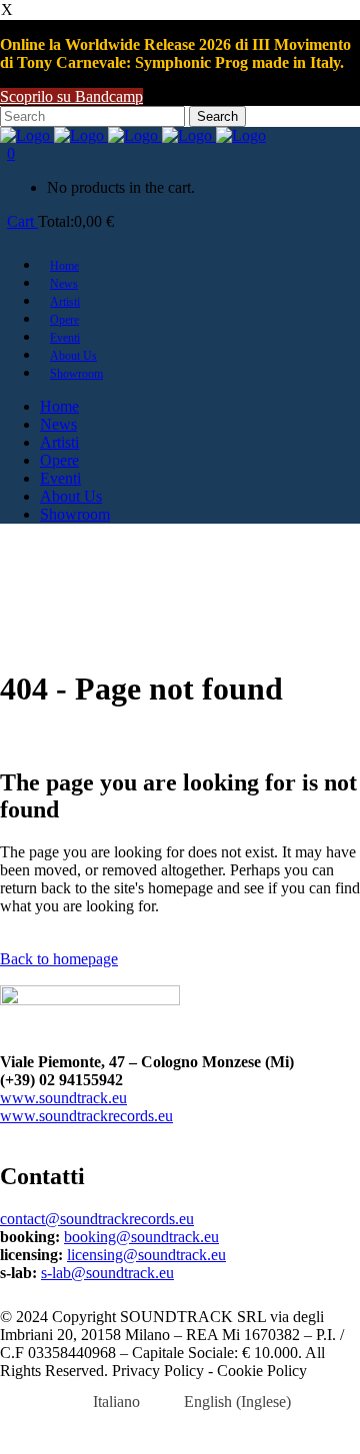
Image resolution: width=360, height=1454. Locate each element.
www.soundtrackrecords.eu (86, 1115)
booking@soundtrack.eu (141, 1236)
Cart (22, 221)
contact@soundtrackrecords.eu (97, 1218)
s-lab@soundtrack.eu (107, 1272)
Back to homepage (59, 958)
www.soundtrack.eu (63, 1097)
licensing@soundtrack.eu (146, 1254)
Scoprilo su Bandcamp (71, 96)
